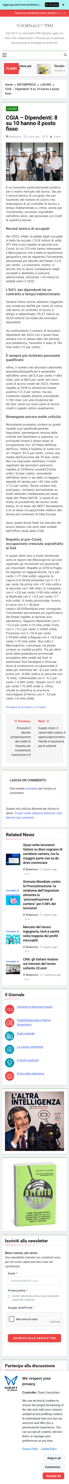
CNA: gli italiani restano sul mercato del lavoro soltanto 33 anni (40, 963)
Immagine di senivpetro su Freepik (26, 707)
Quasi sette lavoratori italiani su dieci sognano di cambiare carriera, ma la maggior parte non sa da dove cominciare (42, 854)
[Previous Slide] (58, 13)
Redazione (15, 136)
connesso (31, 788)
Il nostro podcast (28, 1060)
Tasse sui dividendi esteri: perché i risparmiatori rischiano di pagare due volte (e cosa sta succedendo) (31, 12)
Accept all (53, 1476)
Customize (53, 1467)
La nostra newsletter (30, 1047)
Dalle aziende (25, 1033)
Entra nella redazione (30, 1073)
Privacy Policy (30, 1448)
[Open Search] (65, 54)
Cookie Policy (49, 1448)
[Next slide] (64, 13)
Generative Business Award (34, 1007)
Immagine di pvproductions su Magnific (13, 895)
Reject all (54, 1458)
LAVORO (12, 109)
